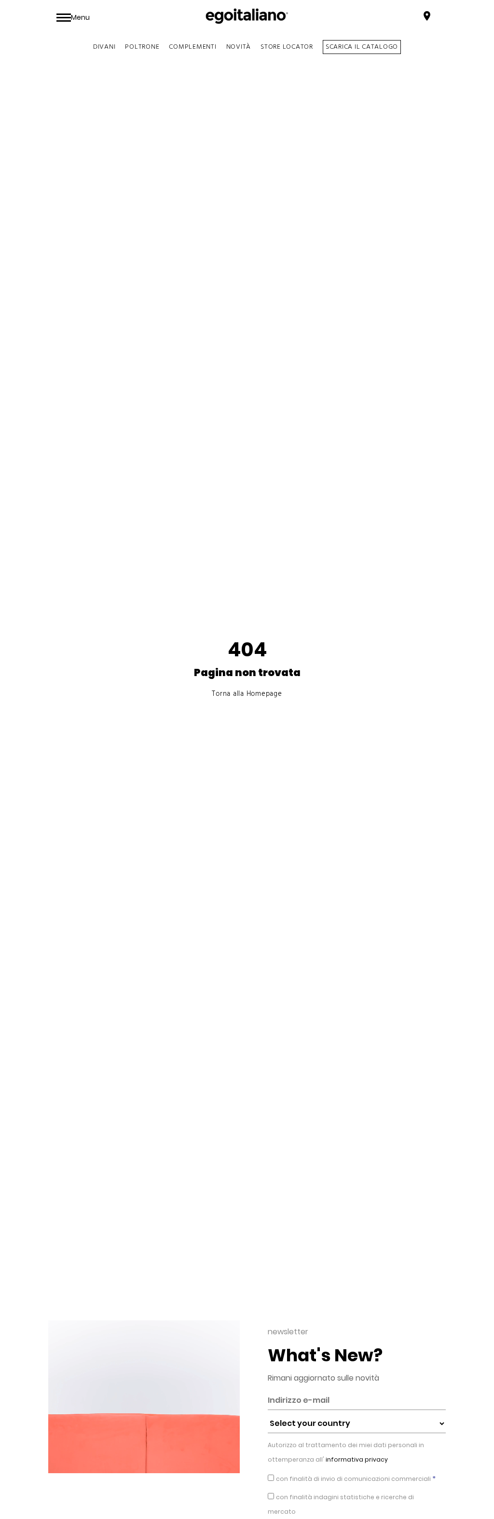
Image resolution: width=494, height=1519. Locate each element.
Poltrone (142, 47)
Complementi (192, 47)
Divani (104, 47)
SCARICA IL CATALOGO (362, 47)
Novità (238, 47)
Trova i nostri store (386, 17)
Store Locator (287, 47)
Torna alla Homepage (247, 694)
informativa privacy (356, 1459)
